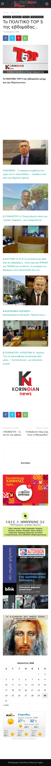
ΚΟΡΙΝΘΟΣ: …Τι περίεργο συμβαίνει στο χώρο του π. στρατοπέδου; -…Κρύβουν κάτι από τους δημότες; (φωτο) (24, 174)
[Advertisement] (25, 113)
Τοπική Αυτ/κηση (37, 17)
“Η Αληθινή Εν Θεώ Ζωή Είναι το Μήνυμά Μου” (37, 433)
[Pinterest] (19, 38)
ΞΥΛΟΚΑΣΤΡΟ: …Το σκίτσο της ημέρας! (12, 433)
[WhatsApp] (25, 38)
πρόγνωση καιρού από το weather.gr (24, 738)
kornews (25, 462)
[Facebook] (5, 38)
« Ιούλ (6, 705)
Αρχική (5, 12)
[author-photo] (25, 459)
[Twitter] (12, 38)
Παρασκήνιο (17, 17)
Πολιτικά (26, 17)
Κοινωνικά (15, 12)
